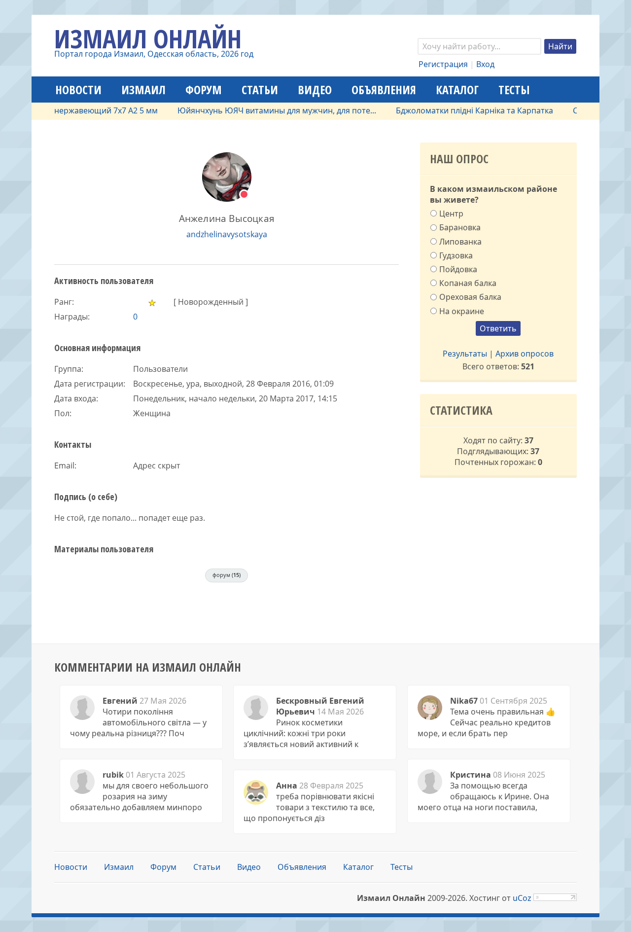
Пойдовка (458, 269)
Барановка (460, 227)
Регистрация (443, 64)
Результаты (465, 353)
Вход (485, 64)
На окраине (461, 310)
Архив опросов (524, 353)
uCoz (522, 898)
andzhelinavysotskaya (226, 234)
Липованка (460, 241)
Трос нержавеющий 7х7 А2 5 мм (84, 110)
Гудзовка (456, 255)
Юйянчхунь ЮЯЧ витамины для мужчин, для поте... (265, 110)
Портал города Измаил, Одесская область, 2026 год (153, 53)
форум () (226, 574)
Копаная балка (467, 283)
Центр (451, 213)
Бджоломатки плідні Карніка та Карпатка (462, 110)
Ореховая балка (470, 296)
